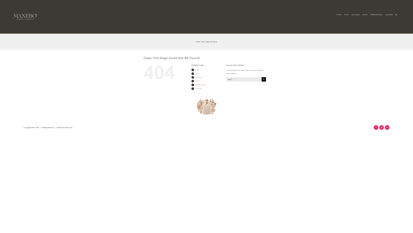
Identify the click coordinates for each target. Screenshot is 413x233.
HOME (197, 70)
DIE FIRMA (198, 77)
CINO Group (68, 127)
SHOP (197, 74)
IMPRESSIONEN (200, 85)
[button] (396, 14)
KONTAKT (198, 89)
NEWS (197, 81)
